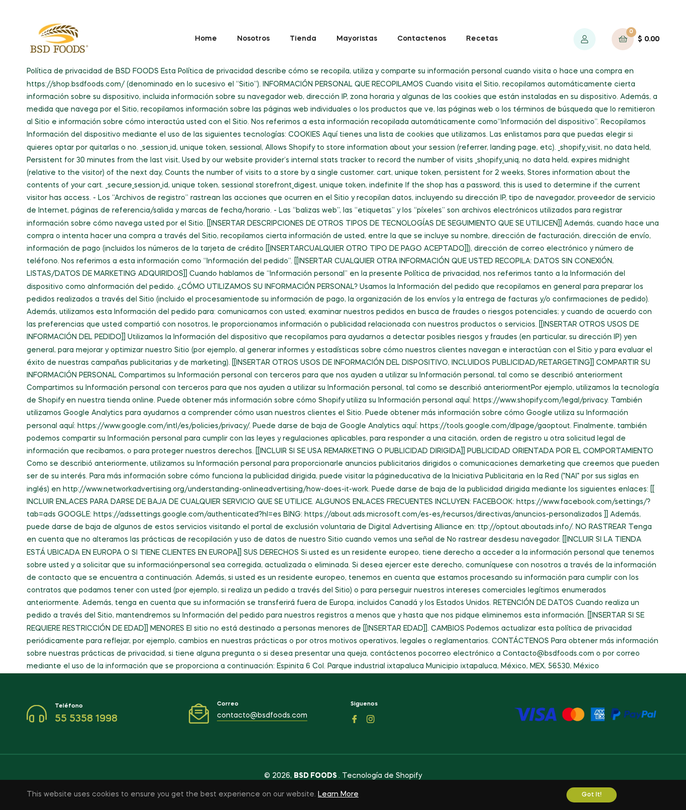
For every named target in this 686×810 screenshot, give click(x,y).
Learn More (338, 794)
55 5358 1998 (86, 719)
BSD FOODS (316, 775)
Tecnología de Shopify (382, 775)
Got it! (592, 795)
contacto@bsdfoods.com (262, 715)
